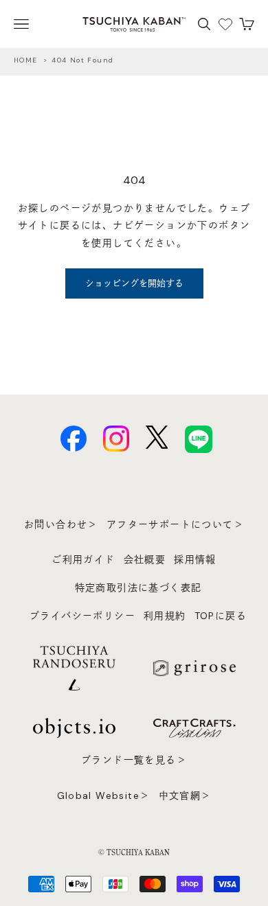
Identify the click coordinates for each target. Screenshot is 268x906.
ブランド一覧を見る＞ (134, 760)
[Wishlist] (225, 24)
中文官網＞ (185, 795)
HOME (26, 60)
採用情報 (195, 559)
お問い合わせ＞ (61, 524)
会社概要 (145, 559)
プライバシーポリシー (82, 615)
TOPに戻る (220, 615)
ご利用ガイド (83, 559)
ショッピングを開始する (134, 283)
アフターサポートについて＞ (175, 524)
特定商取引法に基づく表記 (138, 587)
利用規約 (165, 615)
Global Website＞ (103, 795)
